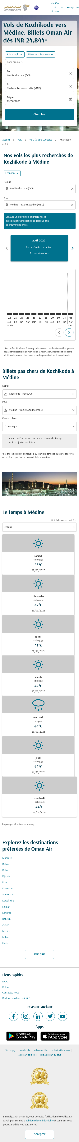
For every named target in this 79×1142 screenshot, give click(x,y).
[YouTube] (62, 1016)
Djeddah (6, 876)
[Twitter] (50, 1016)
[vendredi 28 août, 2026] (46, 314)
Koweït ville (8, 900)
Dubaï (5, 864)
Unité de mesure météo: (63, 520)
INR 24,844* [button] (30, 41)
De (8, 71)
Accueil (6, 139)
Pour (6, 198)
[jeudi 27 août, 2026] (40, 314)
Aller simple (13, 54)
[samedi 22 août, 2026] (9, 314)
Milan (5, 937)
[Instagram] (25, 1016)
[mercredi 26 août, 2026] (33, 314)
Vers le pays (11, 1050)
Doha (5, 870)
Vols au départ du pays (50, 1055)
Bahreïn (6, 919)
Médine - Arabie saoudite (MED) (24, 88)
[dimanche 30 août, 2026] (58, 314)
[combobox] (40, 189)
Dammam (7, 888)
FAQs (5, 981)
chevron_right (72, 248)
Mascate (7, 858)
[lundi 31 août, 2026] (64, 314)
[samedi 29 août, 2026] (52, 314)
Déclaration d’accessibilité (16, 998)
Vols (19, 139)
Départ (11, 97)
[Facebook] (13, 1016)
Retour (6, 987)
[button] (40, 54)
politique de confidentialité (39, 1120)
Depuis (7, 182)
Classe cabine (9, 418)
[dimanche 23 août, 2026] (15, 314)
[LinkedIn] (38, 1016)
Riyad (5, 882)
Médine (6, 931)
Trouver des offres (39, 253)
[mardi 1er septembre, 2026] (70, 314)
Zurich (5, 925)
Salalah (6, 906)
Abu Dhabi (7, 894)
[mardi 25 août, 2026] (27, 314)
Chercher (39, 114)
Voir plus (39, 954)
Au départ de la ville (27, 1055)
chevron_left (7, 248)
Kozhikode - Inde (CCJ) (18, 75)
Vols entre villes (41, 1050)
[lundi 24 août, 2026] (21, 314)
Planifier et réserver (57, 7)
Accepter (39, 1134)
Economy (10, 173)
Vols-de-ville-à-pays (61, 1050)
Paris (5, 943)
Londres (6, 913)
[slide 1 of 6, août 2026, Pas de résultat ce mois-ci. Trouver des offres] (39, 248)
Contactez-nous (10, 992)
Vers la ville (25, 1050)
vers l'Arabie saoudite (41, 139)
